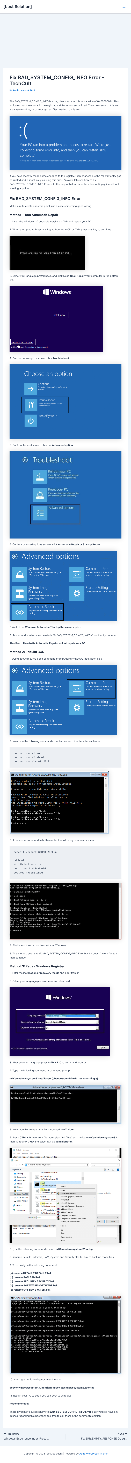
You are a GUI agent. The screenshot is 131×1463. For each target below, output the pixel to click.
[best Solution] (17, 6)
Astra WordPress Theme (93, 1453)
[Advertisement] (65, 39)
